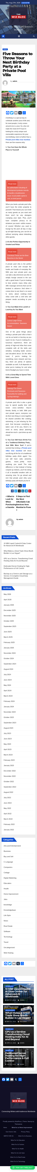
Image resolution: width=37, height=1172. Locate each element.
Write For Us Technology (17, 1161)
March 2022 (8, 819)
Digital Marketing (10, 878)
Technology (8, 937)
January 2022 (9, 830)
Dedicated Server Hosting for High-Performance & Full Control (17, 1057)
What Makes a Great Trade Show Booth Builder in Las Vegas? (18, 1015)
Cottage (7, 872)
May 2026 (7, 594)
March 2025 (8, 637)
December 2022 (10, 771)
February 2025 (9, 642)
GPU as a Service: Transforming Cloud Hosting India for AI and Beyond (17, 1035)
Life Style (7, 915)
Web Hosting (8, 953)
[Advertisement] (18, 165)
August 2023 (8, 728)
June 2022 (8, 803)
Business (7, 851)
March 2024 (8, 696)
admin (15, 81)
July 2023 (7, 733)
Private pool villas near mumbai (18, 140)
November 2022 (10, 776)
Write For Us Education (18, 1140)
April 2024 (7, 690)
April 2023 (7, 749)
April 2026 (7, 599)
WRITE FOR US (8, 1136)
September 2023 (10, 723)
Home (5, 1127)
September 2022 (10, 787)
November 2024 (10, 653)
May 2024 (7, 685)
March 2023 (8, 755)
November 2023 (10, 712)
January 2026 (9, 605)
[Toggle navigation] (19, 36)
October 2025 (9, 621)
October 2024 (9, 658)
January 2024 (9, 707)
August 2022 (8, 792)
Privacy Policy (25, 1132)
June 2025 (8, 632)
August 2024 (8, 669)
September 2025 (10, 626)
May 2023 (7, 744)
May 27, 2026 (11, 1000)
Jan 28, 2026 (11, 1064)
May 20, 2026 (11, 1021)
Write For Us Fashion (17, 1144)
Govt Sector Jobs (11, 1132)
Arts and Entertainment (12, 846)
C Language (8, 862)
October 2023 (9, 717)
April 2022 (7, 814)
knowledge (8, 905)
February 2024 (9, 701)
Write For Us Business (25, 1136)
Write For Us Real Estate (17, 1157)
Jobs (5, 899)
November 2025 (10, 616)
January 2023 (9, 765)
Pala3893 (23, 1021)
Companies (8, 867)
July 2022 (7, 797)
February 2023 (9, 760)
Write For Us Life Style (18, 1153)
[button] (34, 36)
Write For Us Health (18, 1148)
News (6, 921)
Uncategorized (9, 947)
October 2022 (9, 781)
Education (7, 883)
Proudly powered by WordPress (12, 1121)
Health (6, 889)
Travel (5, 49)
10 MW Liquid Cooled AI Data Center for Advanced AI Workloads (17, 992)
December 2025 (10, 610)
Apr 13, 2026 (11, 1043)
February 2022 (9, 824)
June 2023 (8, 739)
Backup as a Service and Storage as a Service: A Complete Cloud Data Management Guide (18, 576)
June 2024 (8, 680)
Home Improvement (11, 894)
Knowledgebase (10, 910)
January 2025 (9, 648)
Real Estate (8, 926)
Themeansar (18, 1124)
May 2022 (7, 808)
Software (7, 931)
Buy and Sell (8, 856)
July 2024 (7, 674)
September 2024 (10, 664)
